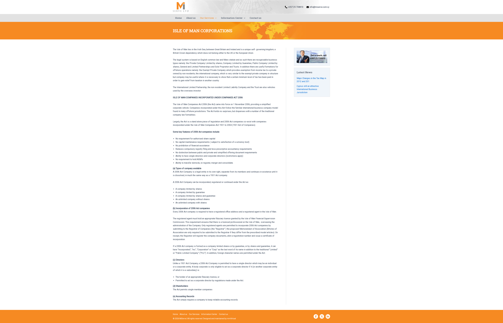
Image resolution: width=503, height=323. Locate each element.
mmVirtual (231, 318)
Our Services (207, 17)
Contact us (255, 17)
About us (191, 17)
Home (178, 17)
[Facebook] (316, 316)
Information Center (232, 17)
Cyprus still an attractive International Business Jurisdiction (308, 89)
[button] (215, 18)
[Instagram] (328, 316)
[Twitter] (322, 316)
